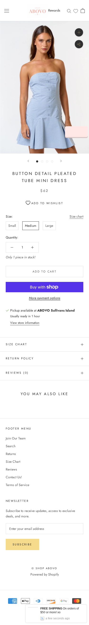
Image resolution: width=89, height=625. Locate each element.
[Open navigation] (6, 10)
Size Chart (16, 344)
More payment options (44, 298)
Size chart (76, 216)
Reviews (11, 469)
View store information (24, 323)
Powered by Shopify (44, 574)
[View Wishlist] (76, 11)
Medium (30, 225)
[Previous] (28, 161)
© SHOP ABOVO (44, 568)
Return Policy (20, 358)
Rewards (54, 10)
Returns (11, 453)
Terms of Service (17, 485)
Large (49, 225)
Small (12, 225)
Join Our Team (16, 438)
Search (10, 446)
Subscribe (22, 544)
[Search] (69, 10)
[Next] (61, 161)
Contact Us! (14, 477)
